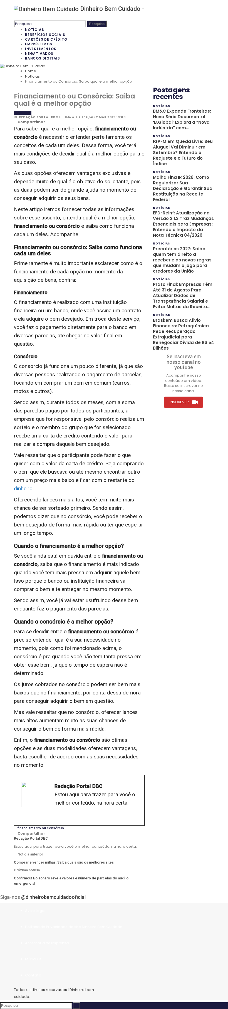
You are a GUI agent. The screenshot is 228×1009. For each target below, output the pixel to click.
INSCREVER (179, 402)
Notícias (34, 29)
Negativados (39, 53)
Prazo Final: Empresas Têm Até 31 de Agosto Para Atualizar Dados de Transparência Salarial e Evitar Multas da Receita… (182, 295)
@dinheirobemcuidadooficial (53, 897)
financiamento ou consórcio (41, 828)
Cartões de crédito (46, 39)
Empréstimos (38, 44)
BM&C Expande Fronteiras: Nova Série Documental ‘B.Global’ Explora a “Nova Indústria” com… (182, 119)
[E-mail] (23, 821)
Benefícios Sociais (45, 34)
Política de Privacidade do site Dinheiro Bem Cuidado (73, 926)
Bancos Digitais (42, 58)
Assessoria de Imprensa (47, 943)
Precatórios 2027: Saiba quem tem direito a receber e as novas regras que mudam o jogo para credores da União (182, 260)
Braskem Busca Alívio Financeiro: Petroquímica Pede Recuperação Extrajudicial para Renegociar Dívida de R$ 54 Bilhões (183, 334)
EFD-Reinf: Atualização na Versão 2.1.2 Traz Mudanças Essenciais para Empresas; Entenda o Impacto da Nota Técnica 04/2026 (183, 224)
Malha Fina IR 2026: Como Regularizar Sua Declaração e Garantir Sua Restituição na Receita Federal (182, 188)
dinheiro (23, 488)
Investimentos (40, 48)
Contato (33, 975)
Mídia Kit (33, 959)
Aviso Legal (35, 910)
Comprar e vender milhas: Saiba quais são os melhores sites (64, 862)
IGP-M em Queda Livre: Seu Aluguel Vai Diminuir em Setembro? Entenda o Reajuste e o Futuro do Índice (183, 153)
